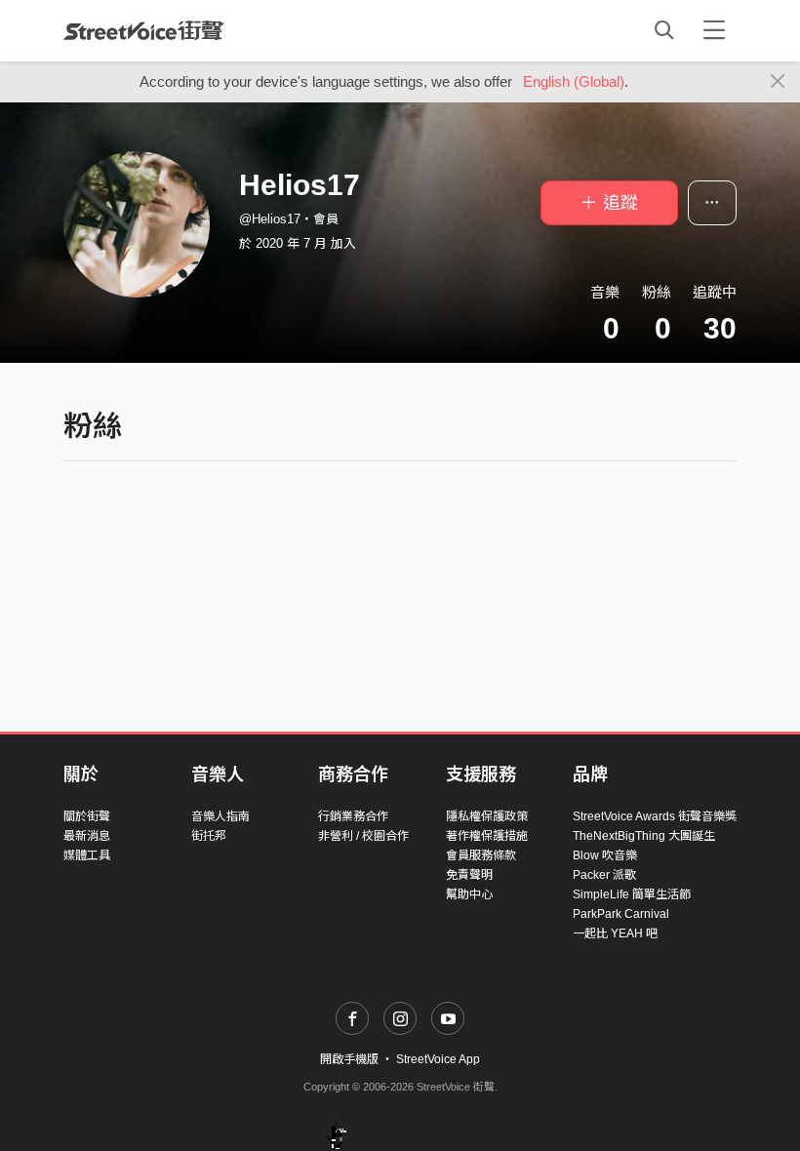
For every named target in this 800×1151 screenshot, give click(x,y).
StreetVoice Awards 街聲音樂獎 (655, 816)
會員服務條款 (481, 855)
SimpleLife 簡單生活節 (632, 894)
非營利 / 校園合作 (363, 836)
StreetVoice (143, 30)
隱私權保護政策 (487, 816)
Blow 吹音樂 (605, 855)
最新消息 (86, 836)
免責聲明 (469, 875)
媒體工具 (86, 855)
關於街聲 (86, 816)
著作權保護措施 (487, 836)
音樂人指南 (220, 816)
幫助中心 (469, 894)
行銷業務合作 (353, 816)
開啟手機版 (349, 1059)
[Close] (778, 82)
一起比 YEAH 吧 (615, 933)
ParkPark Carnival (621, 914)
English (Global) (573, 81)
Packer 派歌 (604, 875)
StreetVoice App (438, 1059)
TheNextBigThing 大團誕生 (644, 836)
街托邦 (208, 836)
